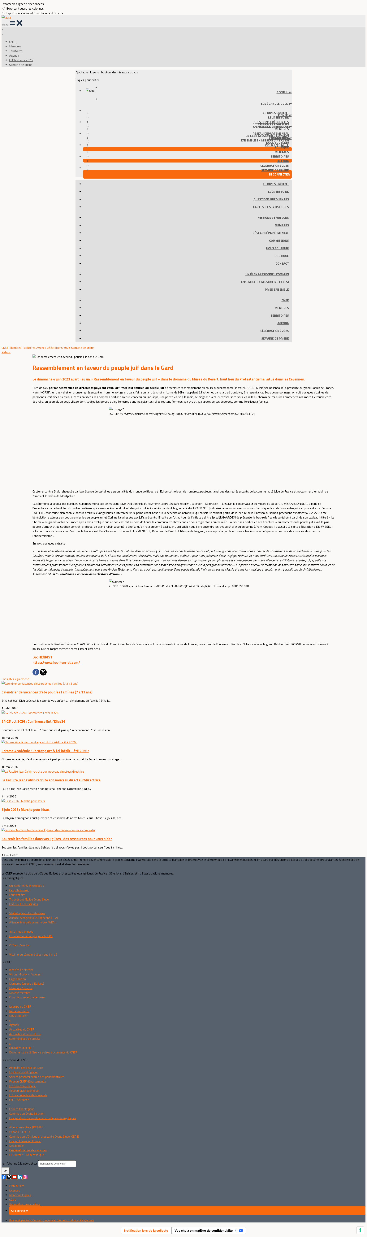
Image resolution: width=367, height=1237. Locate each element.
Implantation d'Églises (23, 1072)
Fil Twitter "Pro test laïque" (27, 1154)
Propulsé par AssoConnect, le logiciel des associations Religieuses (51, 1220)
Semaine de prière (20, 64)
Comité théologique (21, 1109)
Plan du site (16, 1185)
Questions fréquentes (271, 199)
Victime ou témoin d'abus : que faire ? (33, 954)
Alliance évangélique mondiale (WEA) (32, 922)
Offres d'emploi (19, 945)
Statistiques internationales (27, 913)
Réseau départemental (271, 233)
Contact (282, 263)
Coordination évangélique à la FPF (31, 936)
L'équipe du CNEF (20, 1006)
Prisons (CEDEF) (19, 1132)
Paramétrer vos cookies (24, 1204)
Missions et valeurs (273, 217)
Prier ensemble (277, 145)
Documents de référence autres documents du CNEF (43, 1052)
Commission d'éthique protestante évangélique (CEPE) (44, 1136)
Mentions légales (20, 1195)
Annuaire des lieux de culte (26, 1067)
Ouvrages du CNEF (21, 1047)
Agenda (14, 55)
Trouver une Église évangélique (29, 899)
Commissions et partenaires (27, 997)
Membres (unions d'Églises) (26, 983)
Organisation (17, 979)
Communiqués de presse (24, 1038)
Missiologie (16, 1145)
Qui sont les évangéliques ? (26, 885)
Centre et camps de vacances (28, 1150)
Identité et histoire (21, 969)
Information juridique (22, 1086)
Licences (14, 1190)
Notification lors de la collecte (146, 1230)
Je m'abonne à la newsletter (20, 1163)
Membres (15, 46)
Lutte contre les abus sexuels (28, 1095)
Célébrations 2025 (21, 60)
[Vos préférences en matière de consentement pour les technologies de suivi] (360, 1230)
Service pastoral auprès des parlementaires (36, 1076)
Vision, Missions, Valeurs (25, 974)
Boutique (281, 256)
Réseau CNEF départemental (27, 1081)
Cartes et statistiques (271, 207)
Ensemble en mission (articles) (265, 140)
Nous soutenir (277, 248)
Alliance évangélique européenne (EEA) (33, 917)
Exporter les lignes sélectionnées (23, 4)
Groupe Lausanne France (25, 1141)
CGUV (12, 1199)
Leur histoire (278, 117)
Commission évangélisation (26, 1113)
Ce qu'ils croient (276, 113)
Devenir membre (19, 992)
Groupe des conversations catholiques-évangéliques (42, 1118)
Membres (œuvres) (21, 988)
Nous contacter (19, 1011)
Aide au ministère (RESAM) (26, 1127)
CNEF (12, 41)
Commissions (279, 240)
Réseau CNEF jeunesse (24, 1090)
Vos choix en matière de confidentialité (204, 1230)
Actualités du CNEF (21, 1029)
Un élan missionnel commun (267, 135)
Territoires (16, 51)
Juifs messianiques (21, 931)
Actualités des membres (25, 1034)
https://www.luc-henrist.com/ (56, 662)
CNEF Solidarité (19, 1099)
